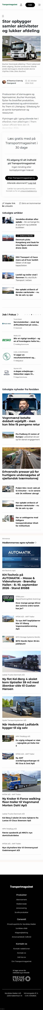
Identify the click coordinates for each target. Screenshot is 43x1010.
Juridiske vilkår (22, 928)
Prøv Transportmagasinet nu (21, 178)
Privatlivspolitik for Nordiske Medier (21, 924)
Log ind (32, 183)
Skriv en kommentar (31, 203)
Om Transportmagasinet (21, 961)
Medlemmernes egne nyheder (18, 542)
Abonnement (21, 900)
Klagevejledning (21, 933)
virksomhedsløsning (28, 191)
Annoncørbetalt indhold (21, 937)
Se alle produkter (21, 912)
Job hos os (21, 957)
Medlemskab (21, 904)
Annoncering (21, 908)
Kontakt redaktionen (21, 949)
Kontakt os (21, 953)
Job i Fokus (9, 314)
